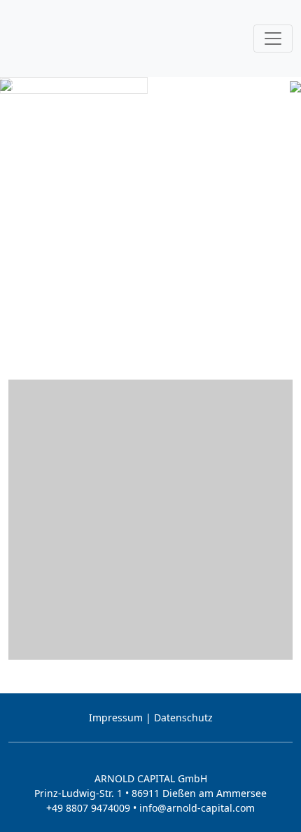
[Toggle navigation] (273, 39)
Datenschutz (183, 717)
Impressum (116, 717)
